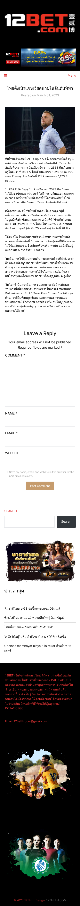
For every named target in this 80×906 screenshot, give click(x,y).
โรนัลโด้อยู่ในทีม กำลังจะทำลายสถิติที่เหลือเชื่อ (35, 636)
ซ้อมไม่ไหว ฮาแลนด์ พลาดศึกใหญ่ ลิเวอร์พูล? (34, 618)
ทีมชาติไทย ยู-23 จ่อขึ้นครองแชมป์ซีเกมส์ (32, 608)
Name (11, 413)
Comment (15, 355)
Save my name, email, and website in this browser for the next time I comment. (41, 474)
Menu (72, 75)
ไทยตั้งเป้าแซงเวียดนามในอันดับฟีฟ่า (29, 627)
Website (12, 453)
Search (10, 511)
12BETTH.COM (56, 900)
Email (11, 433)
